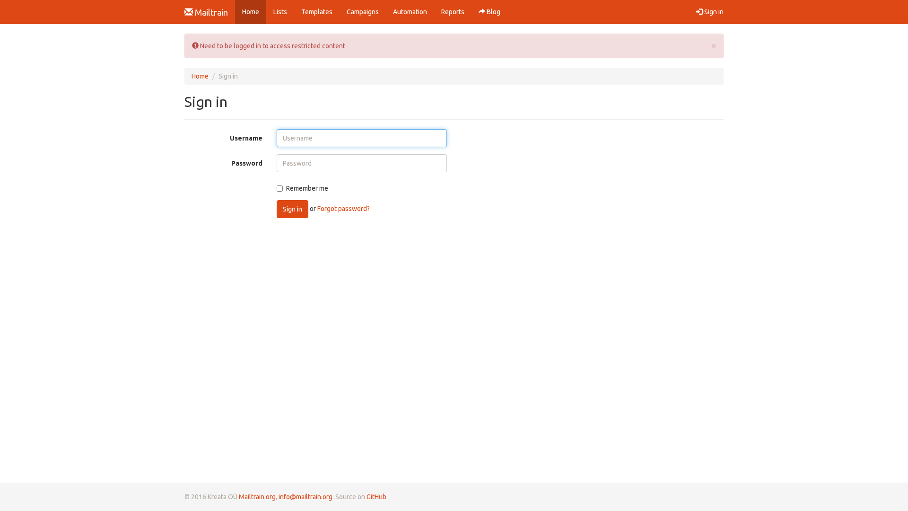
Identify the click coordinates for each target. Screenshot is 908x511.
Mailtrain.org (257, 497)
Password (246, 163)
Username (246, 138)
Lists (280, 12)
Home (254, 12)
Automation (410, 12)
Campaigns (363, 12)
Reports (452, 12)
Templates (316, 12)
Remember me (307, 188)
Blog (492, 12)
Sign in (292, 209)
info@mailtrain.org (305, 497)
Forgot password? (343, 208)
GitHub (376, 497)
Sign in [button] (713, 12)
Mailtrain (210, 12)
